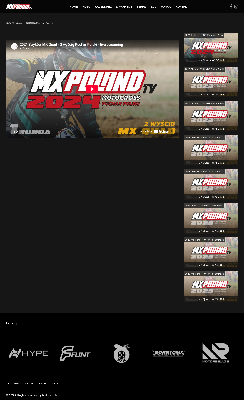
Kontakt (182, 6)
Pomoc (166, 6)
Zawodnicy (124, 6)
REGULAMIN (12, 383)
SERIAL (141, 6)
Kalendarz (103, 6)
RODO (54, 383)
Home (74, 6)
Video (86, 6)
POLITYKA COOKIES (35, 383)
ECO (154, 6)
